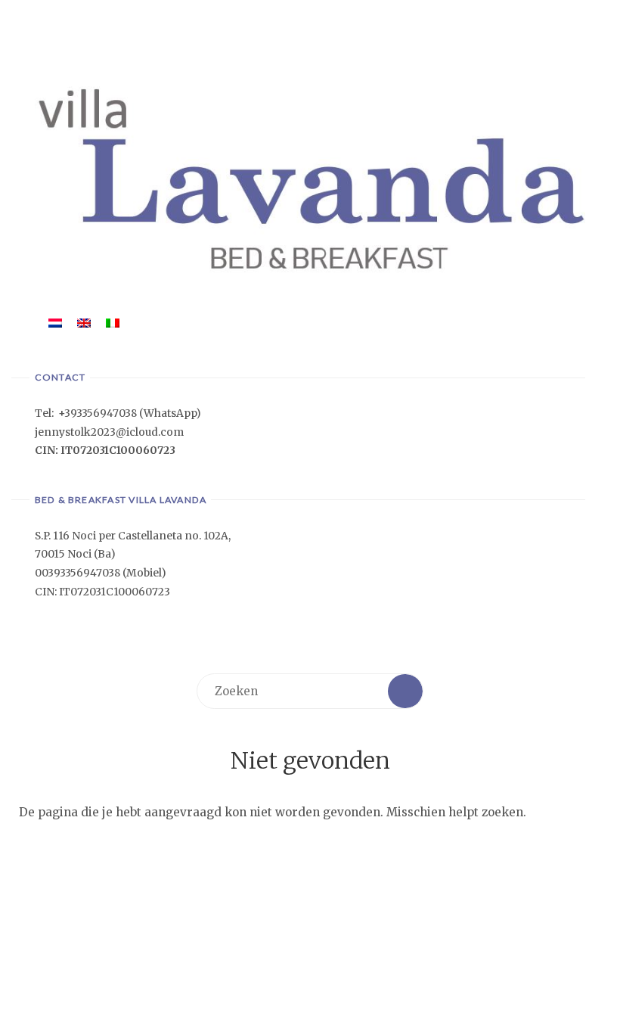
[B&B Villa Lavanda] (310, 177)
